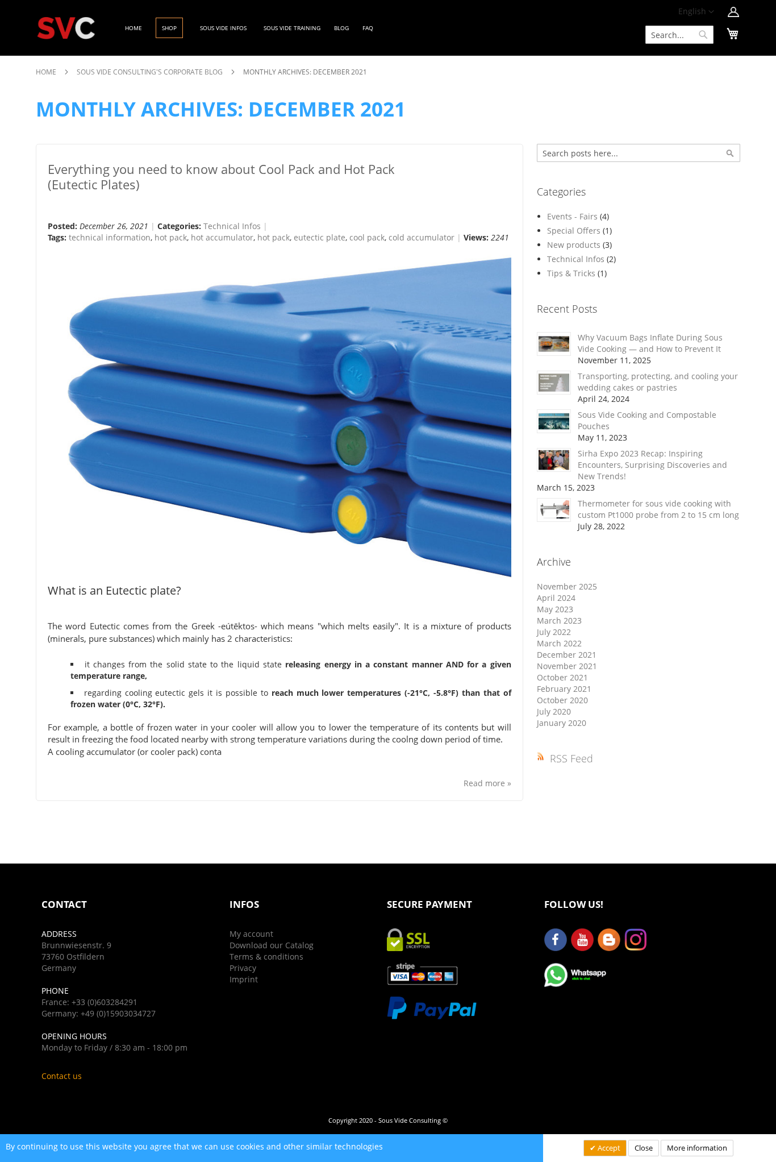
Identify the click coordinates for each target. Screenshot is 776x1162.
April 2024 (556, 597)
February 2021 (564, 688)
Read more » (487, 783)
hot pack (171, 237)
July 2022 (554, 631)
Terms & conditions (266, 956)
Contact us (61, 1075)
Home (47, 72)
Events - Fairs (573, 216)
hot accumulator (222, 237)
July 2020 (554, 711)
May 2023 (555, 609)
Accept (608, 1148)
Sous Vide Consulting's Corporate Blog (150, 72)
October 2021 (562, 677)
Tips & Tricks (572, 273)
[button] (696, 12)
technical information (110, 237)
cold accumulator (421, 237)
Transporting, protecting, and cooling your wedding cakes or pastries (658, 382)
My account (251, 933)
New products (575, 244)
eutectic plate (319, 237)
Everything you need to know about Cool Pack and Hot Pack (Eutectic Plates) (221, 176)
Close (644, 1148)
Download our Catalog (272, 945)
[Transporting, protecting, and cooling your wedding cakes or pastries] (554, 382)
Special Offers (575, 230)
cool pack (367, 237)
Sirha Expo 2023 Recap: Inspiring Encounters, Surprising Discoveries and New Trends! (652, 465)
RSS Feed (571, 758)
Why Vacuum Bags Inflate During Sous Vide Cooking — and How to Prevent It (650, 343)
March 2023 (559, 620)
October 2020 (562, 700)
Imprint (244, 979)
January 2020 (561, 722)
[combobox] (679, 35)
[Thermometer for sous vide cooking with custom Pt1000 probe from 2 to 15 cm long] (554, 510)
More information (697, 1148)
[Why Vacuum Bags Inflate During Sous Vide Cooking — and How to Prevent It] (554, 344)
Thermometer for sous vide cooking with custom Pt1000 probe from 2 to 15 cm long (658, 509)
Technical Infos (232, 226)
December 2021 (566, 654)
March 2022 (559, 643)
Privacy (243, 967)
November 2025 (567, 586)
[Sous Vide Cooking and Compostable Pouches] (554, 421)
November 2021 (567, 666)
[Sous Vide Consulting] (66, 28)
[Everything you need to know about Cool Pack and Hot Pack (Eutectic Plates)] (279, 415)
